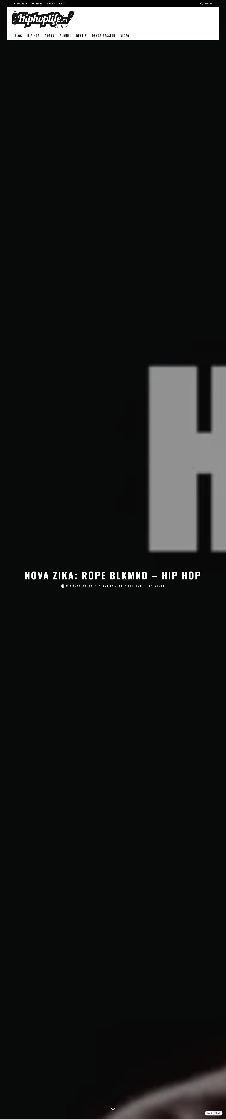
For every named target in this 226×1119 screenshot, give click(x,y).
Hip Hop (33, 36)
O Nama (51, 3)
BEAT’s (81, 36)
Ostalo (63, 3)
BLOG (18, 36)
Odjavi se (36, 3)
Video (125, 36)
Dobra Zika (113, 585)
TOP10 (49, 36)
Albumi (65, 36)
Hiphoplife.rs (79, 585)
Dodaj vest (20, 3)
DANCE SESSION (103, 36)
